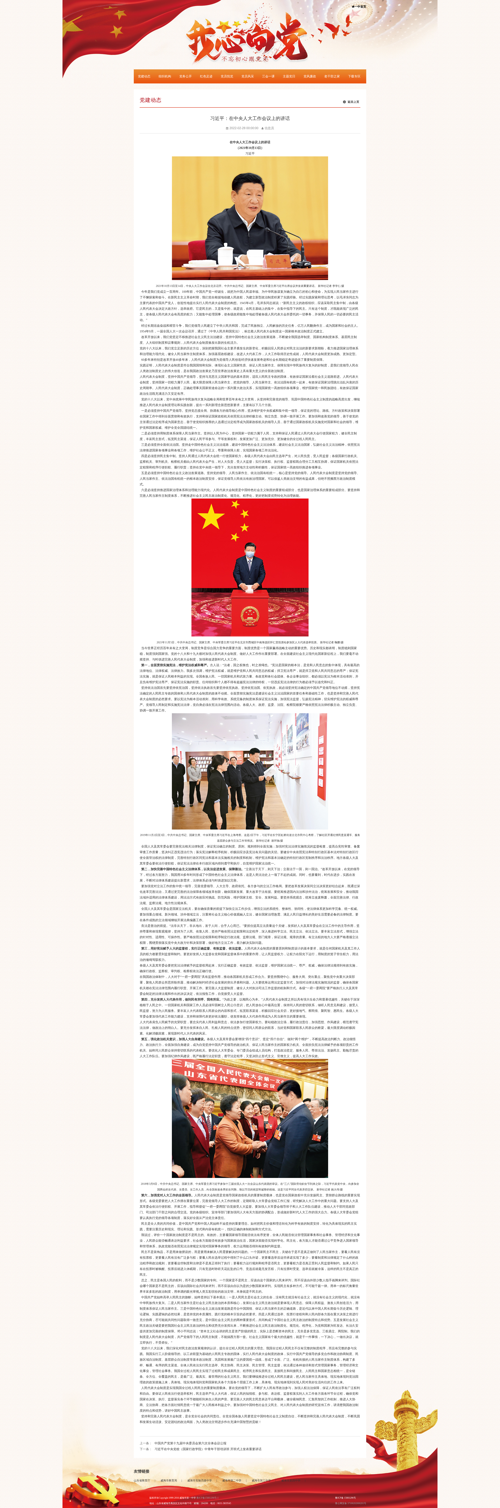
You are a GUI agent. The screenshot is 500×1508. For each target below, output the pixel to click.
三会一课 (268, 76)
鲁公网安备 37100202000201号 (350, 1503)
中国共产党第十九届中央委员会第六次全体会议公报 (190, 1443)
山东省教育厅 (142, 1480)
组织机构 (165, 76)
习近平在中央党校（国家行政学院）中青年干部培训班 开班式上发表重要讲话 (208, 1449)
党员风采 (247, 76)
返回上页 (353, 101)
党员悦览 (227, 76)
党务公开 (185, 76)
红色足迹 (206, 76)
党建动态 (144, 76)
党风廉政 (310, 76)
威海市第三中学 (261, 1480)
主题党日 (289, 76)
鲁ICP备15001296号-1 (207, 1497)
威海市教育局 (169, 1480)
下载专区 (354, 76)
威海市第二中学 (231, 1480)
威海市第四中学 (290, 1480)
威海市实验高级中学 (199, 1480)
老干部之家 (332, 76)
